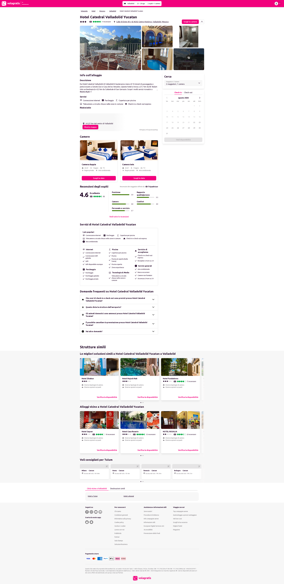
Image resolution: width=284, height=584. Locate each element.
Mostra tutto (85, 108)
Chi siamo (117, 511)
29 (194, 128)
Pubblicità (117, 533)
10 (167, 117)
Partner (117, 537)
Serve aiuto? (148, 511)
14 (189, 117)
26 (178, 128)
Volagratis (84, 11)
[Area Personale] (278, 3)
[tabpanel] (142, 496)
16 (200, 117)
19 (178, 122)
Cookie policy (119, 522)
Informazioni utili (149, 522)
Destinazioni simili (117, 489)
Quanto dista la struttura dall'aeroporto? (103, 307)
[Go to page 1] (140, 402)
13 (183, 117)
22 (194, 122)
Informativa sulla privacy (122, 519)
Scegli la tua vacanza (180, 522)
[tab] (96, 489)
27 (183, 128)
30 (200, 128)
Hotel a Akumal (129, 496)
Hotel (93, 11)
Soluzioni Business (121, 544)
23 (200, 122)
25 (172, 128)
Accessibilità (148, 530)
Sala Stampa (118, 541)
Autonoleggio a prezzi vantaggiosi (185, 515)
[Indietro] (167, 98)
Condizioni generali (121, 515)
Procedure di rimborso (151, 515)
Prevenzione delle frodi (152, 533)
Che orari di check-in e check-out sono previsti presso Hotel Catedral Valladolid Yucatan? (115, 299)
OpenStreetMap (153, 130)
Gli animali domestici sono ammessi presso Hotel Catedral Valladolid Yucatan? (115, 314)
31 (167, 133)
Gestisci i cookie (119, 526)
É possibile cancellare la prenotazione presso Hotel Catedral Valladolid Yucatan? (116, 323)
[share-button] (202, 22)
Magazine (176, 530)
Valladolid (130, 3)
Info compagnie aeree (151, 519)
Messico (102, 11)
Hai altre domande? (94, 331)
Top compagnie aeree (180, 511)
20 (183, 122)
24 (167, 128)
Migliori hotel (177, 526)
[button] (110, 48)
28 (189, 128)
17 (167, 122)
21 (189, 122)
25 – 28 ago (141, 3)
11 (172, 117)
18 (172, 122)
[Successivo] (200, 98)
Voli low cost (177, 519)
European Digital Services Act (154, 526)
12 (178, 117)
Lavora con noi (119, 530)
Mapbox (143, 130)
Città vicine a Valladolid (97, 489)
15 (194, 117)
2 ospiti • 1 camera (154, 3)
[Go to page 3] (143, 402)
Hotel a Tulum (93, 496)
